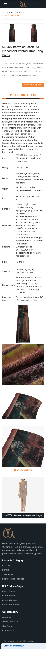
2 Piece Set (7, 574)
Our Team (7, 626)
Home (10, 12)
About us (6, 617)
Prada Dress (8, 591)
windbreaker (8, 595)
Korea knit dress (10, 604)
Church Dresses (10, 600)
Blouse (5, 569)
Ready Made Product (13, 578)
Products (19, 12)
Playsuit (6, 565)
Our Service (8, 630)
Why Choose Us (10, 621)
